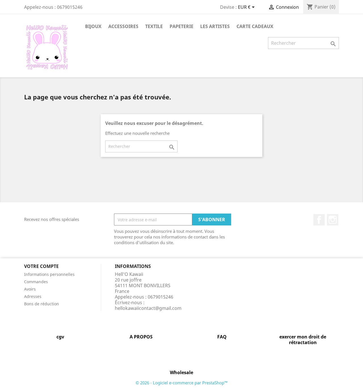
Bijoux (93, 26)
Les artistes (215, 26)
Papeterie (181, 26)
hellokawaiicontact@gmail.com (148, 308)
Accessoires (123, 26)
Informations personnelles (49, 274)
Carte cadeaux (255, 26)
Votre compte (41, 266)
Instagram (332, 219)
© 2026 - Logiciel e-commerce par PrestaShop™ (182, 382)
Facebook (319, 219)
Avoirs (30, 289)
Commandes (36, 281)
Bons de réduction (41, 303)
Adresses (32, 296)
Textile (154, 26)
